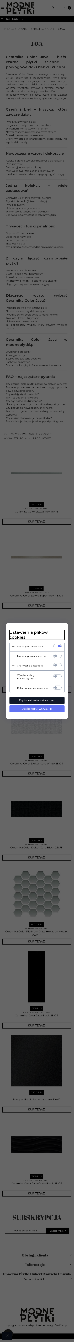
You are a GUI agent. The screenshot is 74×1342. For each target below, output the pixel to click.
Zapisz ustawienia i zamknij (37, 700)
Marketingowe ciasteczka (31, 656)
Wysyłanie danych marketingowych (27, 677)
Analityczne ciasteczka (30, 665)
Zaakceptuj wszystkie (37, 708)
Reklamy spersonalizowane (32, 688)
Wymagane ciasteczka (30, 646)
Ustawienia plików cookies (28, 635)
